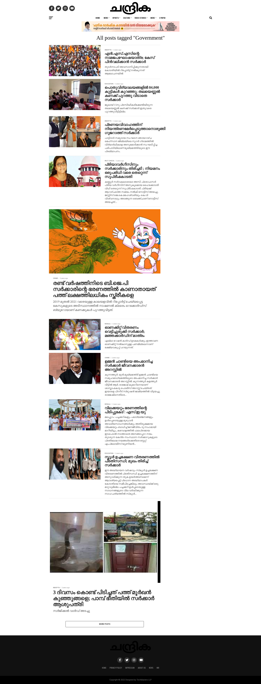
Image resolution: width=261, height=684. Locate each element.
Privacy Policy (116, 667)
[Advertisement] (190, 158)
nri (158, 667)
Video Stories (140, 17)
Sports (115, 17)
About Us (142, 667)
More (152, 17)
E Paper (162, 17)
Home (98, 17)
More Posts (104, 624)
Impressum (130, 667)
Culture (126, 17)
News (106, 17)
